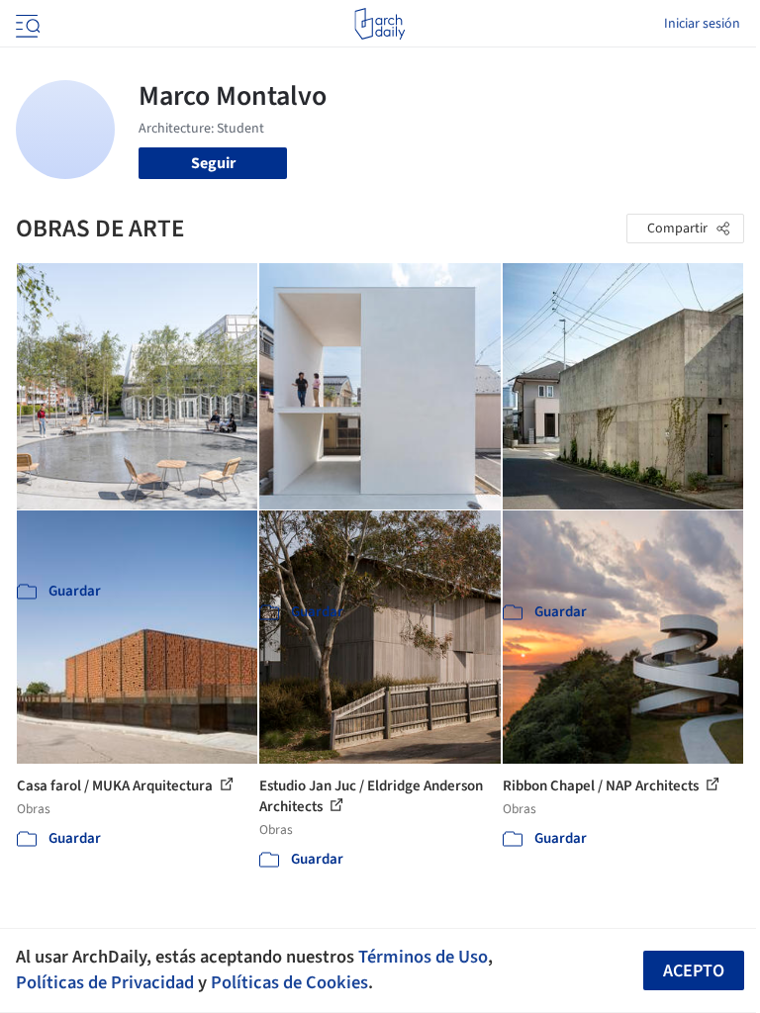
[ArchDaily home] (379, 24)
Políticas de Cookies (289, 982)
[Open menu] (26, 24)
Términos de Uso (423, 956)
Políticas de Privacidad (105, 982)
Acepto (693, 971)
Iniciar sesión (702, 24)
